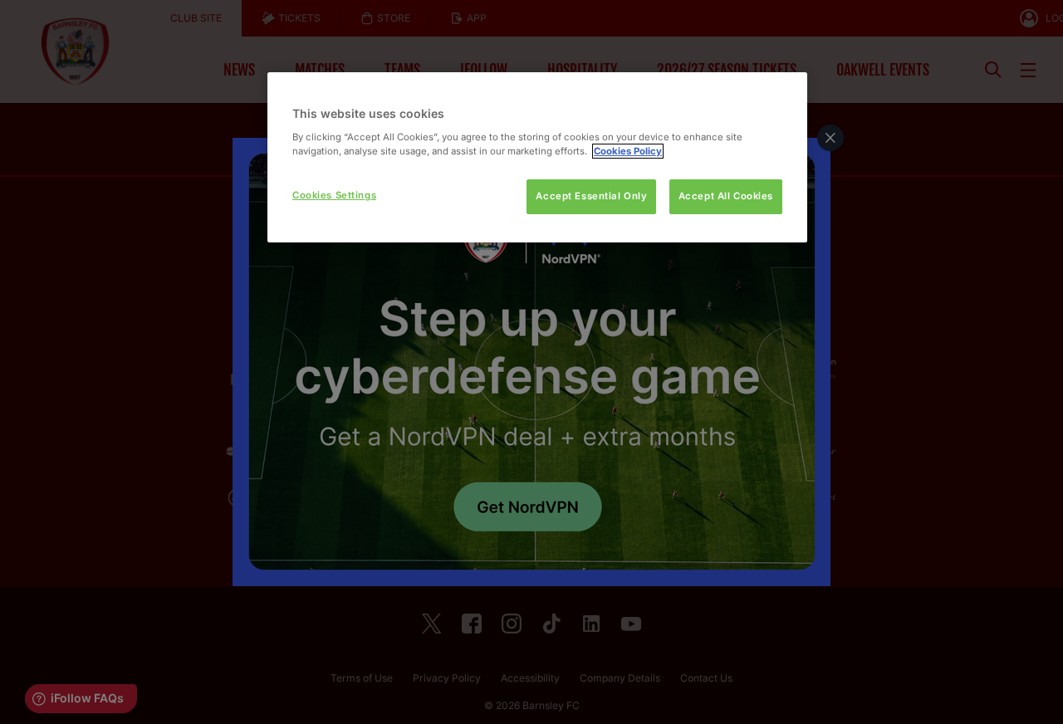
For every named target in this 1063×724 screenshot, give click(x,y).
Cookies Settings (334, 195)
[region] (537, 157)
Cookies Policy (628, 151)
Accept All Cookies (725, 196)
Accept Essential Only (591, 196)
